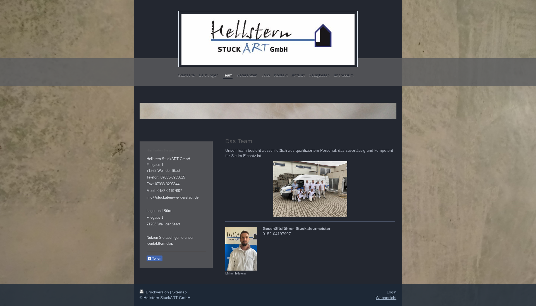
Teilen (156, 259)
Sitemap (179, 292)
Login (391, 292)
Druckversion (157, 292)
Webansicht (386, 297)
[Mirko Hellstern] (241, 249)
